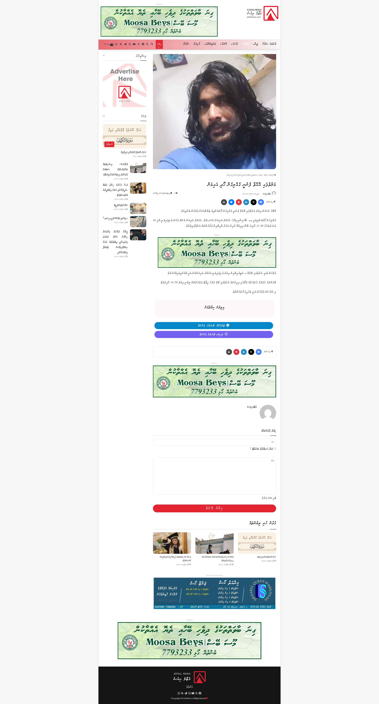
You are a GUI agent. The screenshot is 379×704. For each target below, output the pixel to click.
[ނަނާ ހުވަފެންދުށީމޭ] (138, 208)
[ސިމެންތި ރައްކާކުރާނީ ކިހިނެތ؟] (138, 221)
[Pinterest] (239, 202)
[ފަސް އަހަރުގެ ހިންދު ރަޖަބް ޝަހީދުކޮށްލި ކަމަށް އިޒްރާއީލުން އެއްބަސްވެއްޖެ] (172, 543)
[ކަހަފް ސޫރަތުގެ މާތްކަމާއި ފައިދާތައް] (257, 543)
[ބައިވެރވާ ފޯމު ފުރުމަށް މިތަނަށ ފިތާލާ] (217, 253)
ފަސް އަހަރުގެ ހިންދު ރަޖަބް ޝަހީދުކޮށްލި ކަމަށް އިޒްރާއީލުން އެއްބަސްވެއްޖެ (115, 190)
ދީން (256, 44)
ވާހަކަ (235, 44)
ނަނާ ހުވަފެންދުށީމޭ (121, 205)
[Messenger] (231, 202)
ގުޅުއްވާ (189, 687)
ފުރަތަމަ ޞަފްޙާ (269, 175)
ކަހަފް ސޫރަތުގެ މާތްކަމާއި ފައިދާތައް (266, 557)
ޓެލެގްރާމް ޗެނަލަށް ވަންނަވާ (211, 326)
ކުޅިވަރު (197, 44)
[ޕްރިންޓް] (224, 202)
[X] (254, 202)
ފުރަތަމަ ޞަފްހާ (269, 44)
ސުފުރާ (186, 44)
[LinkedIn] (246, 202)
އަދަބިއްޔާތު (211, 44)
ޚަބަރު (246, 44)
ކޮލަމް (224, 44)
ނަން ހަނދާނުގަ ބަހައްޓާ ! (261, 449)
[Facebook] (261, 202)
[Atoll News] (262, 13)
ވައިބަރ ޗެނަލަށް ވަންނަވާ (211, 334)
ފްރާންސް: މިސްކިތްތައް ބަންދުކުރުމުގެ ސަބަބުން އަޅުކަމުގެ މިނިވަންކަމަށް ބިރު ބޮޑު (115, 169)
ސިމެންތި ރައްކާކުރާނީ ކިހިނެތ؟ (115, 219)
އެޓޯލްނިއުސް (267, 194)
